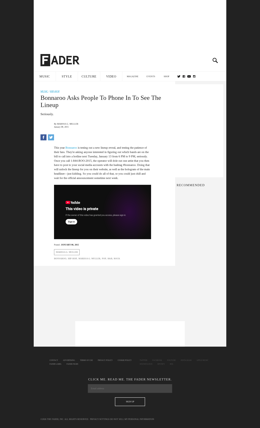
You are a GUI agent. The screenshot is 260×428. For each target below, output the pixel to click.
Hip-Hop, (72, 258)
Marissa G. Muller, (89, 258)
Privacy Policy (105, 360)
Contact (54, 360)
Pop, (104, 258)
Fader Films (72, 364)
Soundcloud (146, 364)
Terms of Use (86, 360)
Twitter (178, 76)
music (44, 91)
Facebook (157, 360)
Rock (117, 258)
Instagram (186, 360)
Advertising (69, 360)
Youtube (171, 360)
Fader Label (56, 364)
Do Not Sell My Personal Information (132, 419)
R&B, (110, 258)
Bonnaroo (71, 147)
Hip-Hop (55, 91)
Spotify (161, 364)
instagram (194, 76)
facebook (184, 76)
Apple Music (202, 360)
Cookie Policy (125, 360)
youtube (189, 76)
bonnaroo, (60, 258)
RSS (171, 364)
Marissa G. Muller (67, 124)
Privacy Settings (100, 419)
